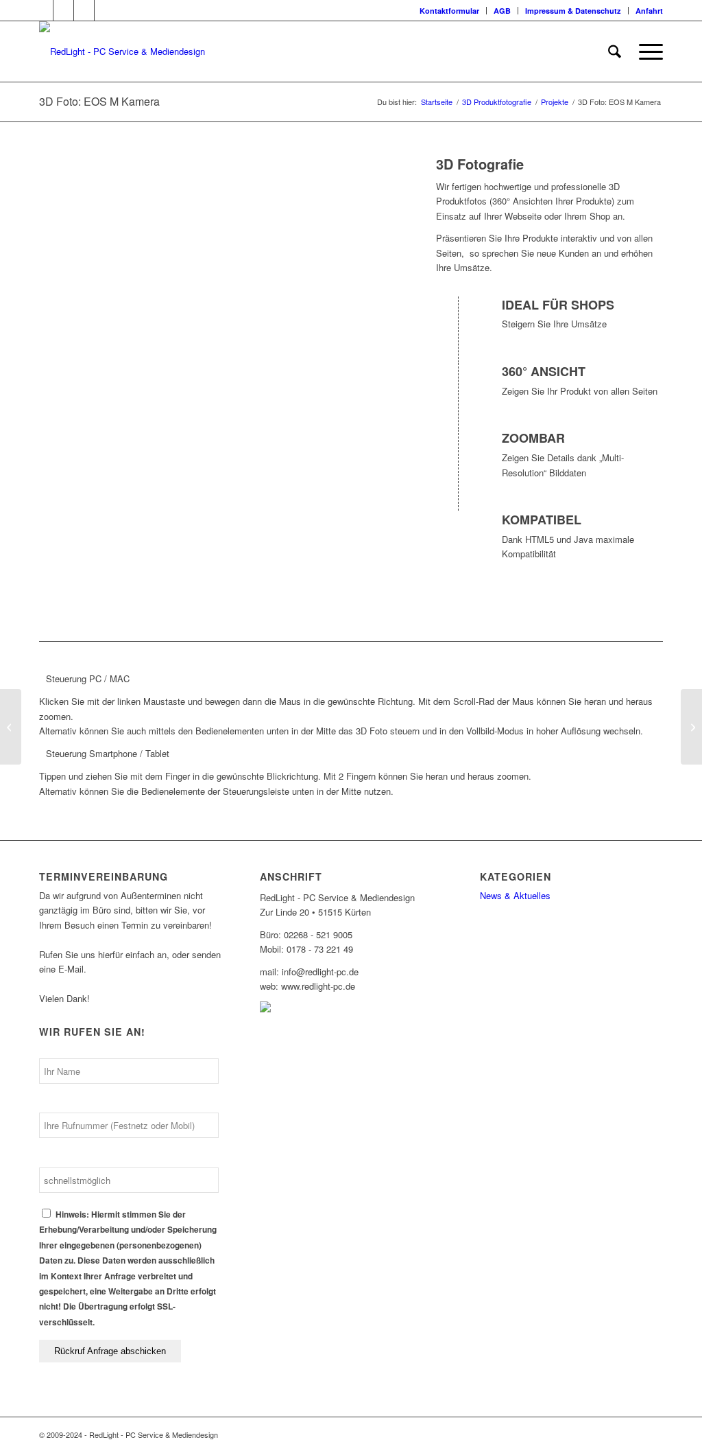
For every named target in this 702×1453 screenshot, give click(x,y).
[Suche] (614, 51)
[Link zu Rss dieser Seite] (84, 10)
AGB (502, 10)
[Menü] (646, 51)
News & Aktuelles (515, 895)
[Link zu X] (43, 10)
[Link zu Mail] (105, 10)
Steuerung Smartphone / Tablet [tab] (107, 753)
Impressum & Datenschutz (573, 10)
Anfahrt (649, 10)
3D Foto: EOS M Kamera (99, 101)
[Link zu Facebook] (63, 10)
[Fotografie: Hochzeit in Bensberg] (691, 727)
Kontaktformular (449, 10)
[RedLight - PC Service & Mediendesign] (122, 51)
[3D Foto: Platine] (10, 727)
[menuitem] (450, 10)
